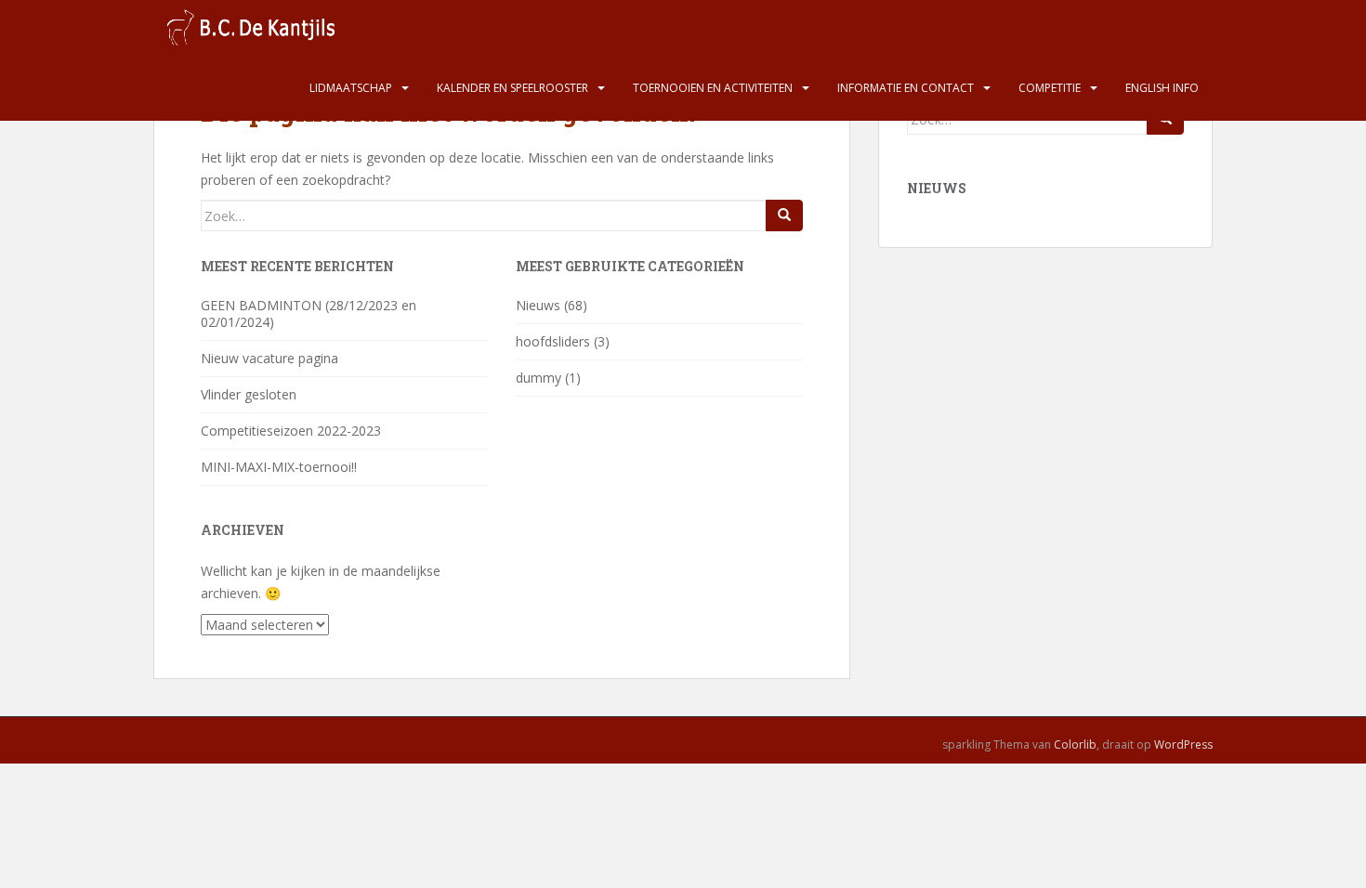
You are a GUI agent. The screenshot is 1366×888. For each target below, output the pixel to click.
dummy (538, 377)
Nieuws (538, 305)
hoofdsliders (553, 341)
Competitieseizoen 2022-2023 (291, 430)
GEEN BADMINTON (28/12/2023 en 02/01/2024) (308, 313)
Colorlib (1075, 744)
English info (1162, 88)
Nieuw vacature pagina (269, 358)
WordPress (1183, 744)
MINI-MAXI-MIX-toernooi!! (279, 467)
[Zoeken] (784, 215)
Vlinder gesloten (248, 394)
